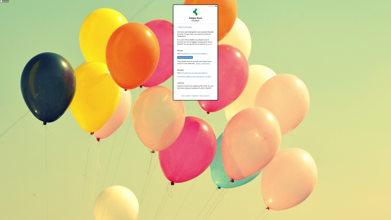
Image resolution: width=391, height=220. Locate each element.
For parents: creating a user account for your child (194, 76)
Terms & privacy (204, 95)
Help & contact (186, 95)
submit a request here (203, 63)
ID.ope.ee (209, 44)
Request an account (185, 57)
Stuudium (195, 95)
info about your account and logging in (194, 53)
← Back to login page (184, 27)
